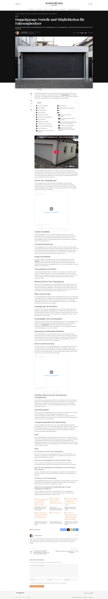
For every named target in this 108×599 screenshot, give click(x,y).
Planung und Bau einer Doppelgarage (44, 117)
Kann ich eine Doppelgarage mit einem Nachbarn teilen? (66, 119)
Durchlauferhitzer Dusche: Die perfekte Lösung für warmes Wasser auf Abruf (40, 508)
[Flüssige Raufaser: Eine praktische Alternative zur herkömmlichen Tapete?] (41, 516)
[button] (16, 4)
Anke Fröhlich (25, 32)
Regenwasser (45, 324)
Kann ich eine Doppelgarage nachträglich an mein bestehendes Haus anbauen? (67, 122)
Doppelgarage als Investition (42, 121)
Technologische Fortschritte (42, 114)
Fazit (60, 110)
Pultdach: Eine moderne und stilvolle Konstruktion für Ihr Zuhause (70, 508)
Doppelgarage (65, 95)
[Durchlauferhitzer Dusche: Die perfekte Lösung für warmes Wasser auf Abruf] (41, 502)
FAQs (60, 112)
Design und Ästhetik (41, 112)
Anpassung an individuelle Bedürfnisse (45, 126)
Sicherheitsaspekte (62, 105)
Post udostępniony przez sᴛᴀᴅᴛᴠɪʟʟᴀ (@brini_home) (51, 391)
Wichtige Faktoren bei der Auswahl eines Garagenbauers (45, 131)
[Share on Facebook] (78, 33)
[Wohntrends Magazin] (54, 4)
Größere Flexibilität (41, 108)
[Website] (77, 536)
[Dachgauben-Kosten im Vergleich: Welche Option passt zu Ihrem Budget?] (71, 516)
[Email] (82, 33)
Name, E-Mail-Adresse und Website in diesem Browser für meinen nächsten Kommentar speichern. (49, 583)
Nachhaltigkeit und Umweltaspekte (44, 123)
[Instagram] (92, 593)
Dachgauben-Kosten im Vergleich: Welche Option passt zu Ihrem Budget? (71, 523)
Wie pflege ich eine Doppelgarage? (67, 125)
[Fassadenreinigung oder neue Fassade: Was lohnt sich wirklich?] (56, 516)
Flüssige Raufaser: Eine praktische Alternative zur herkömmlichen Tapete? (41, 523)
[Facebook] (90, 593)
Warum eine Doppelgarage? (42, 105)
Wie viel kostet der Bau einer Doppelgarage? (65, 115)
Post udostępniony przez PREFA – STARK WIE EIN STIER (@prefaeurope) (51, 228)
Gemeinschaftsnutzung (41, 110)
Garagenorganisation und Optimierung (66, 108)
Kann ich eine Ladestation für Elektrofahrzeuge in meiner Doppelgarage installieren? (66, 129)
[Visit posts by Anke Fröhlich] (17, 33)
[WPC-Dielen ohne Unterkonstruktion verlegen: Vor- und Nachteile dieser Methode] (56, 502)
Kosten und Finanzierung (42, 128)
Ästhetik (36, 261)
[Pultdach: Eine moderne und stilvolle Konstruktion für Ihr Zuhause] (71, 502)
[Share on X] (80, 33)
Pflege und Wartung (41, 119)
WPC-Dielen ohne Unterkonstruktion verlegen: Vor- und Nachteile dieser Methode (56, 508)
